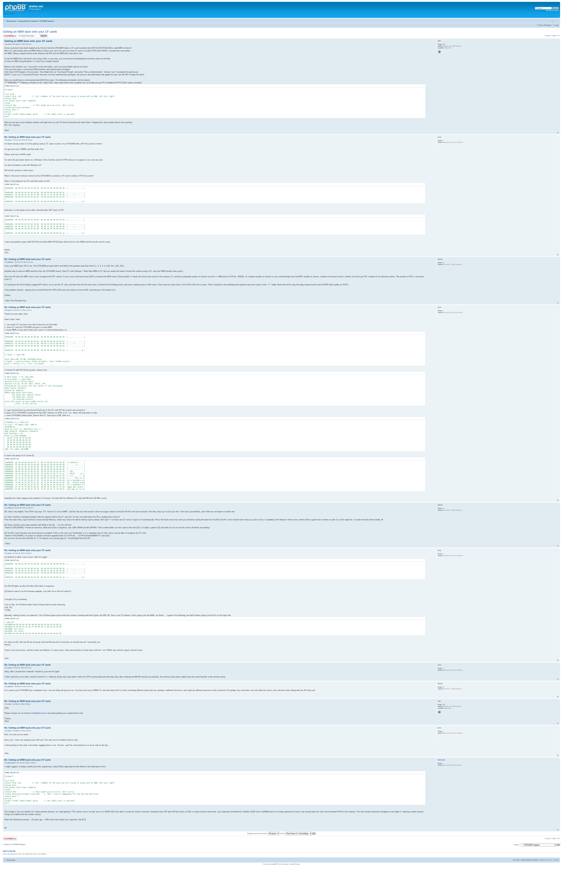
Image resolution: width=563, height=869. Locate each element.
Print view (552, 20)
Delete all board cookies (529, 860)
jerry (9, 140)
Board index (11, 21)
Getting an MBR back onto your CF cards (30, 31)
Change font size (556, 20)
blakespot (11, 763)
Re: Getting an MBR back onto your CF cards (27, 137)
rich (9, 44)
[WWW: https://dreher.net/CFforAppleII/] (439, 51)
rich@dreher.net (38, 713)
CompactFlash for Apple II (28, 21)
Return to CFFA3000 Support (15, 844)
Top (558, 132)
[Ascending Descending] (307, 833)
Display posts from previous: (257, 833)
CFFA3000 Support (46, 21)
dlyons (10, 262)
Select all (14, 86)
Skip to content (9, 13)
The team (516, 860)
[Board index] (16, 7)
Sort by (283, 833)
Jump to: (517, 845)
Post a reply (7, 35)
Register (549, 25)
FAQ (540, 25)
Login (557, 25)
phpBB (274, 864)
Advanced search (552, 10)
